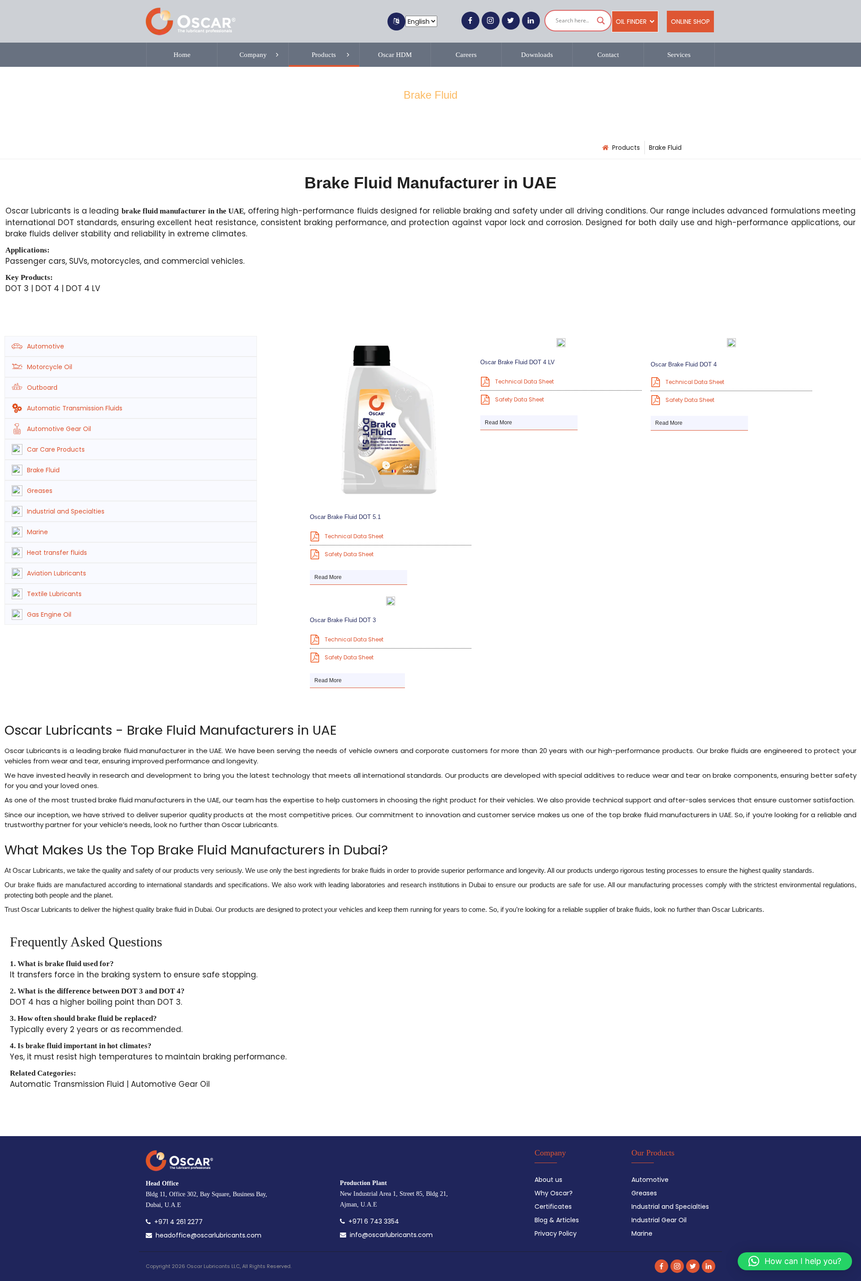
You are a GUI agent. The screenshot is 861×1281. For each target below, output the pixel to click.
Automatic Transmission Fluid (67, 1084)
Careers (466, 54)
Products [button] (324, 54)
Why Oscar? (554, 1193)
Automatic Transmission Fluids (74, 408)
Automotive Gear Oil (59, 428)
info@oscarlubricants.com (389, 1234)
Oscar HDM (395, 54)
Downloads (537, 54)
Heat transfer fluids (57, 552)
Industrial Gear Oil (659, 1220)
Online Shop (690, 21)
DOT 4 (47, 288)
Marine (37, 531)
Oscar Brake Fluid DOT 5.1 (345, 517)
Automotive (45, 346)
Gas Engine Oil (49, 614)
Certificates (553, 1206)
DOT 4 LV (83, 288)
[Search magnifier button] (601, 20)
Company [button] (253, 54)
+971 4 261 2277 (177, 1221)
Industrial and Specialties (65, 511)
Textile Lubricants (54, 593)
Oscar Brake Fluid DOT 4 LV (517, 362)
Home (182, 54)
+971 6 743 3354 (372, 1221)
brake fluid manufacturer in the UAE (183, 211)
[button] (795, 1261)
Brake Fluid (43, 470)
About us (548, 1179)
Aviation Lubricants (56, 573)
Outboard (42, 387)
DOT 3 (17, 288)
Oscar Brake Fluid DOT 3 (343, 620)
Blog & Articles (557, 1220)
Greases (39, 490)
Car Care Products (56, 449)
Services (679, 54)
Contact (608, 54)
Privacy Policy (556, 1233)
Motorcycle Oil (49, 366)
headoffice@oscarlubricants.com (206, 1235)
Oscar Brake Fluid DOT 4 (684, 364)
